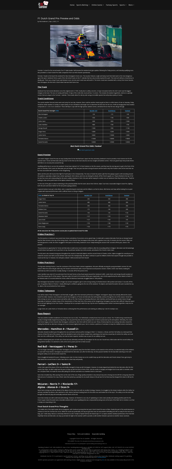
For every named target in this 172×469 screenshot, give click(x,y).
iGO (103, 460)
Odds (57, 111)
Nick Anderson (43, 21)
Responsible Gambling (98, 434)
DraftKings (111, 111)
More (131, 5)
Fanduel (127, 111)
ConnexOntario (101, 457)
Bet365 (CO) (93, 111)
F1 (58, 21)
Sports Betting (82, 5)
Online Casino (97, 5)
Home (72, 5)
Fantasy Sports (112, 5)
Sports (122, 5)
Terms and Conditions (83, 434)
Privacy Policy (71, 434)
